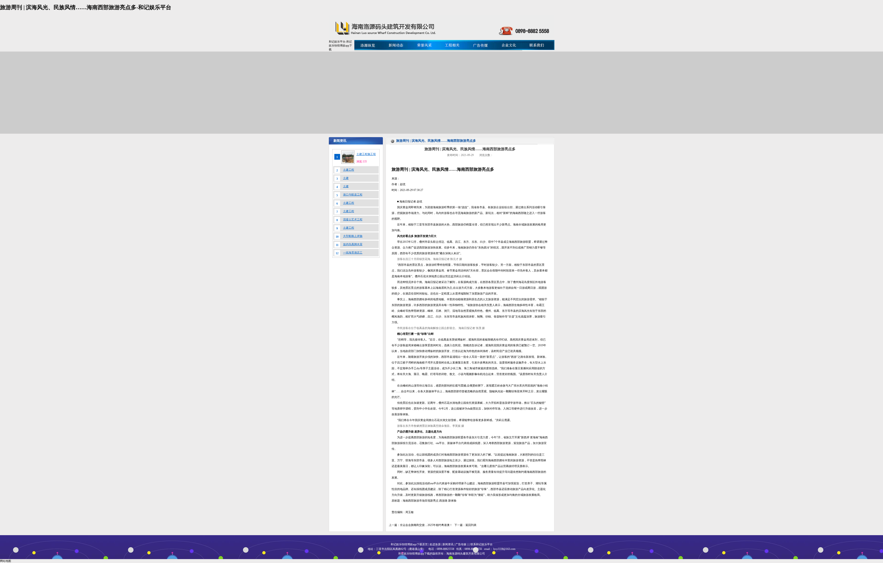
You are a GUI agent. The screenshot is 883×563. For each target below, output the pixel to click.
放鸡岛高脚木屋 (352, 244)
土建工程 (348, 169)
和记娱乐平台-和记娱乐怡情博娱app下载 (340, 45)
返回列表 (470, 525)
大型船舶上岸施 (352, 236)
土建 (346, 178)
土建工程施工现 (366, 154)
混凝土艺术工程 (352, 219)
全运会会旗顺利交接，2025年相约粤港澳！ (426, 525)
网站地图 (5, 561)
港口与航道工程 (352, 194)
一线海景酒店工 (352, 252)
